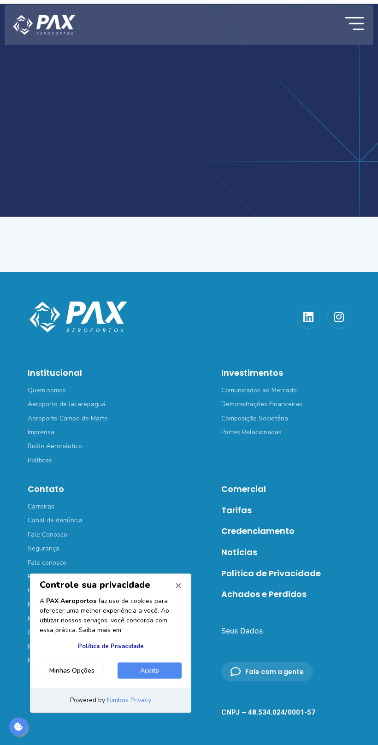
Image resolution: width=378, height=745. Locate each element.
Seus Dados (242, 630)
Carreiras (41, 506)
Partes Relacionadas (251, 432)
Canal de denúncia (55, 520)
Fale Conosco (47, 534)
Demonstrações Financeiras (261, 404)
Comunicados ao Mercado (259, 390)
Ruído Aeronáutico (55, 446)
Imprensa (41, 432)
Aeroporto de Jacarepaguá (67, 404)
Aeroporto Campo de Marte (68, 418)
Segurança (43, 548)
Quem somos (47, 390)
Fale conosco (47, 562)
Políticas (40, 460)
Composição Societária (254, 418)
